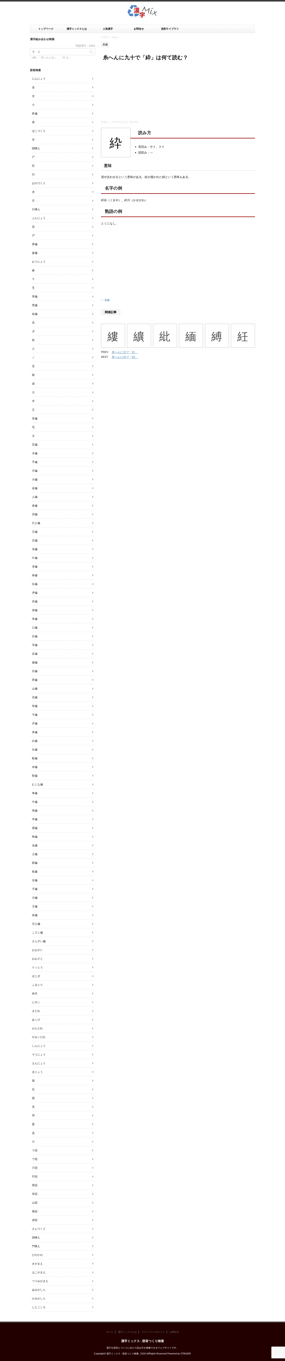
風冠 (34, 1211)
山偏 (34, 688)
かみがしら (39, 1298)
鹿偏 (34, 827)
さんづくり (39, 1228)
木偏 (34, 453)
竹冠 (34, 1176)
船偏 (34, 758)
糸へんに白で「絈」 (125, 357)
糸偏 (107, 299)
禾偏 (34, 566)
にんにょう (39, 78)
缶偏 (34, 584)
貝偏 (34, 514)
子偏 (34, 888)
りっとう (37, 967)
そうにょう (39, 1054)
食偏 (34, 505)
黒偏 (34, 305)
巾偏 (34, 557)
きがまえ (37, 1263)
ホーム (109, 1332)
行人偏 (36, 523)
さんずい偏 (39, 941)
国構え (36, 1237)
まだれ (36, 1010)
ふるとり (37, 984)
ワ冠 (34, 1159)
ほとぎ (36, 976)
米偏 (34, 767)
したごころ (39, 1307)
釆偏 (34, 296)
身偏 (34, 610)
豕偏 (34, 113)
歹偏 (34, 723)
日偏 (34, 671)
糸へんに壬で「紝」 (125, 352)
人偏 (34, 496)
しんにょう (39, 1045)
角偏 (34, 575)
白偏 (34, 740)
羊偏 (34, 819)
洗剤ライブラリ (170, 28)
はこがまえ (39, 1272)
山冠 (34, 1202)
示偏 (34, 897)
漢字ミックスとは (77, 28)
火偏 (34, 479)
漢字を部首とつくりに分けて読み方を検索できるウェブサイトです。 (142, 1347)
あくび (36, 1019)
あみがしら (39, 1289)
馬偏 (34, 810)
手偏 (34, 462)
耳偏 (34, 645)
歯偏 (34, 662)
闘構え (36, 148)
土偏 (34, 854)
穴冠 (34, 1167)
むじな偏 (37, 784)
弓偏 (34, 714)
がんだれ (37, 1028)
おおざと (37, 958)
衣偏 (34, 601)
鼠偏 (34, 871)
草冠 (34, 1193)
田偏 (34, 679)
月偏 (34, 470)
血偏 (34, 313)
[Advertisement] (178, 91)
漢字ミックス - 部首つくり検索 (142, 1341)
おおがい (37, 949)
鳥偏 (34, 836)
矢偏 (34, 749)
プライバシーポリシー (153, 1332)
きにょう (37, 1071)
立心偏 (36, 923)
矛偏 (34, 592)
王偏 (34, 906)
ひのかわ (37, 1254)
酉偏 (34, 862)
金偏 (34, 488)
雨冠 (34, 1185)
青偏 (34, 244)
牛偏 (34, 801)
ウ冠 (34, 1150)
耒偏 (34, 732)
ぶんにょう (39, 218)
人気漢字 (108, 28)
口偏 (34, 627)
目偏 (34, 636)
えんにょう (39, 1063)
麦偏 (34, 252)
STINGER (185, 1353)
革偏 (34, 618)
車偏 (34, 793)
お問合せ (139, 28)
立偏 (34, 531)
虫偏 (34, 845)
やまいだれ (39, 1037)
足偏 (34, 653)
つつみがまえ (40, 1281)
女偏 (34, 880)
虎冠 (34, 1220)
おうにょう (39, 261)
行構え (36, 209)
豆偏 (34, 444)
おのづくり (39, 183)
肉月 (34, 993)
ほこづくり (39, 130)
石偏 (34, 697)
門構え (36, 1246)
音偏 (34, 418)
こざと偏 (37, 932)
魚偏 (34, 915)
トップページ (45, 28)
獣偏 (34, 775)
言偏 (34, 540)
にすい (36, 1002)
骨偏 (34, 706)
